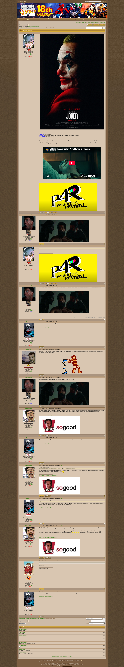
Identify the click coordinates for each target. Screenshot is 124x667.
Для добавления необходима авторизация (62, 656)
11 (61, 498)
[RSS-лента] (103, 5)
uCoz (82, 660)
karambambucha (28, 214)
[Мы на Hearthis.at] (101, 5)
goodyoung (37, 26)
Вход (25, 1)
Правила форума (95, 22)
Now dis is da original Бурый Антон (45, 327)
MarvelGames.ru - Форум (24, 27)
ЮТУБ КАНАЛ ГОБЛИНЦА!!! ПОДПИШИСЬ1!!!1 (48, 475)
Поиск (101, 22)
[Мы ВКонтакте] (106, 5)
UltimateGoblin (28, 408)
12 (61, 525)
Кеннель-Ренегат (31, 26)
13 (61, 560)
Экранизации (42, 27)
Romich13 (28, 349)
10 (61, 465)
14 (61, 591)
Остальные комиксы (34, 27)
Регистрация (20, 1)
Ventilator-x (28, 560)
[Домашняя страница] (52, 212)
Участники (87, 22)
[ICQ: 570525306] (55, 212)
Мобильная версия (67, 666)
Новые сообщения (80, 22)
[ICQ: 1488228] (49, 435)
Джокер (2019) (49, 27)
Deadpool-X (28, 321)
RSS (104, 22)
